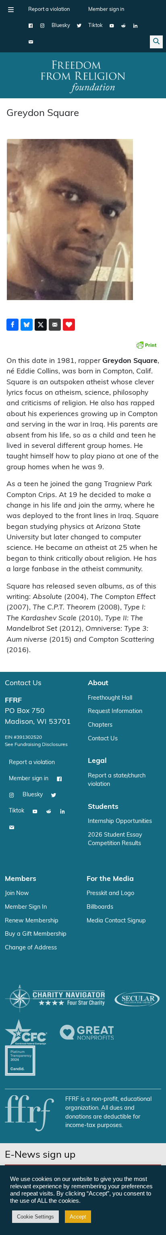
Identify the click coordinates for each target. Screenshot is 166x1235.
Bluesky (61, 25)
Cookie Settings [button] (35, 1217)
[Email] (31, 42)
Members (20, 879)
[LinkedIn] (135, 26)
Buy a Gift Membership (35, 934)
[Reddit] (123, 26)
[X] (79, 26)
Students (103, 807)
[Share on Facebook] (12, 325)
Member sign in (106, 9)
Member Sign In (26, 907)
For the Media (110, 879)
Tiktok (95, 25)
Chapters (100, 725)
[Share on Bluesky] (27, 325)
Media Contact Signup (116, 921)
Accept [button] (78, 1217)
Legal (97, 761)
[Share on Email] (55, 325)
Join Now (17, 894)
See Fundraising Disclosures (36, 744)
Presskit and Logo (110, 894)
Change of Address (31, 948)
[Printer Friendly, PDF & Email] (146, 345)
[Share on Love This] (69, 325)
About (98, 683)
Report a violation (49, 9)
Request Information (115, 712)
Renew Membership (31, 921)
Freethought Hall (110, 698)
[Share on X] (41, 325)
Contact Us (23, 683)
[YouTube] (112, 26)
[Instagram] (42, 26)
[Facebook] (31, 26)
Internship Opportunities (120, 821)
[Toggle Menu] (11, 9)
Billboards (100, 907)
